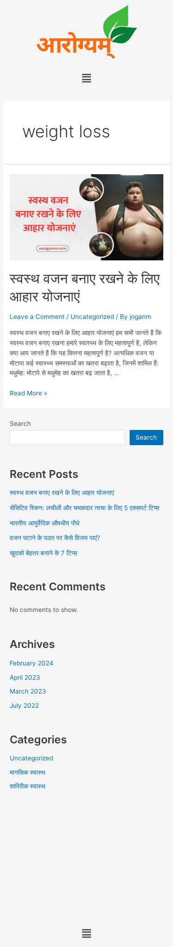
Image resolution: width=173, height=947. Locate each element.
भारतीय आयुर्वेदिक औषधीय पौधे (44, 523)
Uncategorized (92, 316)
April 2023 (25, 677)
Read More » (28, 393)
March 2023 (28, 691)
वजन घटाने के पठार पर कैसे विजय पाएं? (55, 537)
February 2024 (32, 663)
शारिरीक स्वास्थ (27, 786)
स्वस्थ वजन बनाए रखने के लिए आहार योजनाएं (62, 492)
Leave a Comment (37, 316)
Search (20, 423)
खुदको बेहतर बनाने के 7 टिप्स (43, 553)
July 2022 (24, 705)
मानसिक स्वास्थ (27, 772)
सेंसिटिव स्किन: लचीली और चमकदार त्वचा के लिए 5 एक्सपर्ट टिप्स (84, 508)
